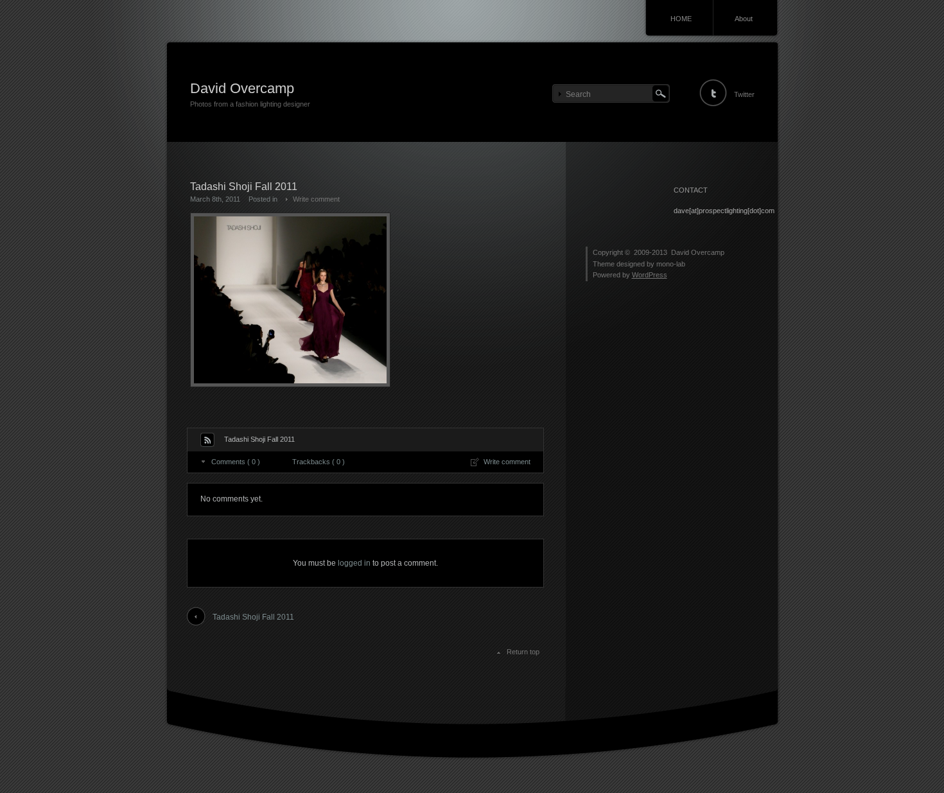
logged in (354, 563)
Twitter (744, 94)
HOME (681, 18)
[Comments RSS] (207, 440)
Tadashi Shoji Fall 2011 (253, 617)
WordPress (649, 275)
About (744, 18)
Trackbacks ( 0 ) (318, 462)
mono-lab (670, 264)
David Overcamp (242, 88)
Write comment (316, 199)
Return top (523, 652)
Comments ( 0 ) (235, 462)
